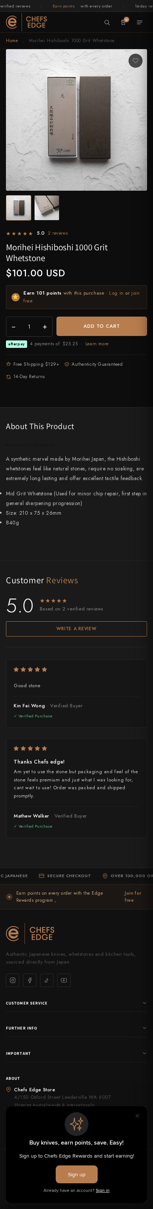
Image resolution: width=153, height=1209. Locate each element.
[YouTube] (64, 980)
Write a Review (76, 628)
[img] (76, 669)
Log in (116, 292)
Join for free (133, 897)
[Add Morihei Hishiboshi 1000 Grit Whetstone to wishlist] (135, 61)
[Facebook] (29, 980)
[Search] (107, 22)
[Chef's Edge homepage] (76, 933)
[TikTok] (46, 980)
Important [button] (18, 1053)
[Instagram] (12, 980)
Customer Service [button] (27, 1003)
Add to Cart (102, 326)
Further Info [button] (21, 1028)
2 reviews (58, 233)
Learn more (97, 343)
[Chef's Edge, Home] (26, 22)
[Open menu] (139, 22)
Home (12, 40)
